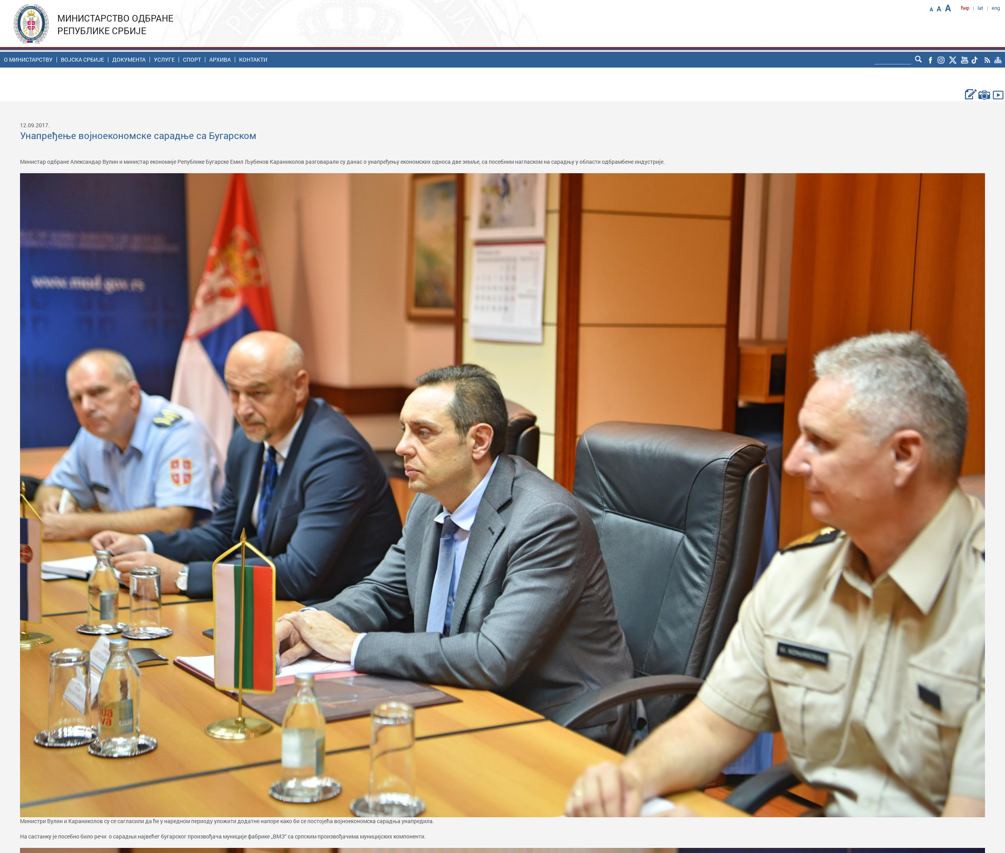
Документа (129, 59)
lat (980, 7)
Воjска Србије (82, 59)
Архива (220, 59)
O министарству (28, 59)
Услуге (164, 59)
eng (996, 7)
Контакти (253, 59)
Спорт (192, 59)
